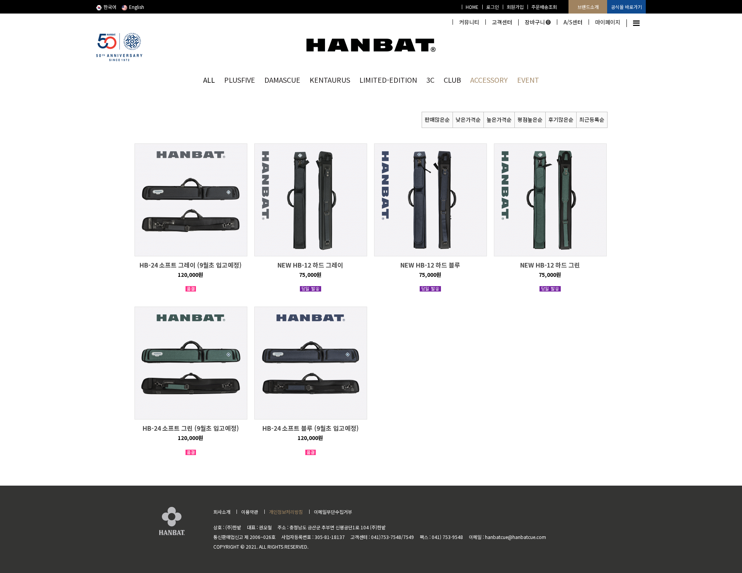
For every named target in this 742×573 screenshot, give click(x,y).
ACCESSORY (489, 80)
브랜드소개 (588, 6)
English (136, 6)
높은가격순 (499, 119)
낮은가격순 (468, 119)
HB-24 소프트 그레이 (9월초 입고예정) (191, 264)
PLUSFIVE (239, 80)
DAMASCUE (282, 80)
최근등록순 (591, 119)
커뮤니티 (469, 22)
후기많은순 (561, 119)
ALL (209, 80)
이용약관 (249, 511)
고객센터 (502, 22)
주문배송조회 (544, 6)
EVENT (528, 80)
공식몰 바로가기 (626, 6)
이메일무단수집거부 (333, 511)
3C (430, 80)
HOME (472, 6)
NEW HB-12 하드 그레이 (310, 264)
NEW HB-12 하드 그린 (550, 264)
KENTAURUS (330, 80)
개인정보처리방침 (286, 511)
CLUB (452, 80)
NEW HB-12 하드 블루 (430, 264)
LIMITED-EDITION (388, 80)
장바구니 (537, 22)
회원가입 (515, 6)
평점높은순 (530, 119)
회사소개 (221, 511)
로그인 (492, 6)
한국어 (110, 6)
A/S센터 (572, 22)
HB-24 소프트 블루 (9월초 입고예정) (310, 428)
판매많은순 (437, 119)
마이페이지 (607, 22)
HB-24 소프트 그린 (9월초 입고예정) (191, 428)
